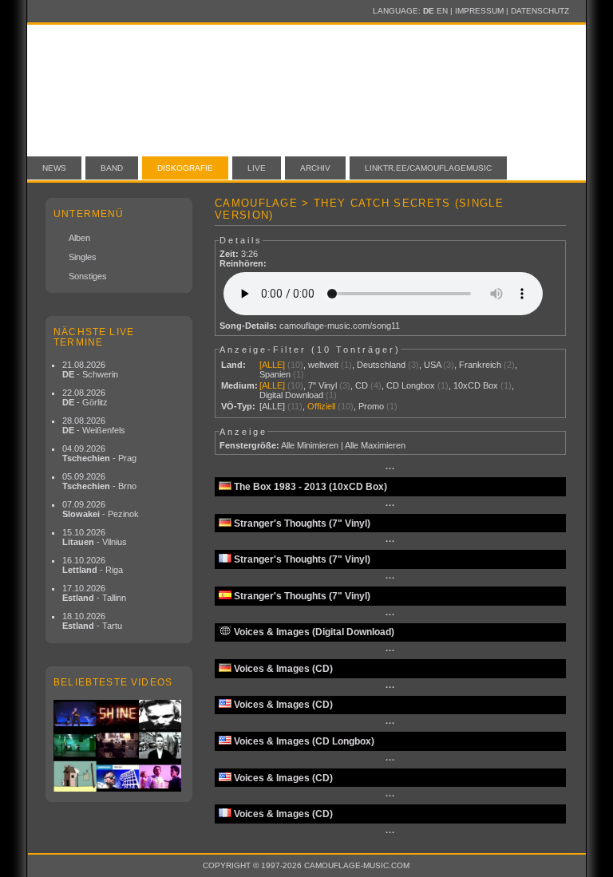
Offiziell (321, 406)
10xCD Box (475, 385)
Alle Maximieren (375, 445)
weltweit (323, 364)
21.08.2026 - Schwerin (90, 369)
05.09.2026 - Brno (99, 481)
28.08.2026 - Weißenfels (93, 425)
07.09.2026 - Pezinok (100, 509)
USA (432, 364)
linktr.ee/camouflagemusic (428, 168)
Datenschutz (540, 10)
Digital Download (291, 395)
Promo (371, 406)
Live (256, 168)
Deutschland (381, 364)
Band (112, 168)
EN (442, 10)
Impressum (479, 10)
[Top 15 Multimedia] (118, 746)
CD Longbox (410, 385)
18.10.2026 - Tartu (92, 620)
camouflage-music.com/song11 (339, 325)
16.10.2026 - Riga (92, 565)
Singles (83, 257)
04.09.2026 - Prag (99, 453)
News (54, 168)
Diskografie (185, 168)
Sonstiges (88, 276)
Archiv (315, 168)
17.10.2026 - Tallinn (94, 592)
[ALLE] (272, 364)
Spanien (275, 374)
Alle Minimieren (309, 445)
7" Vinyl (322, 385)
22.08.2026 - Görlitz (85, 397)
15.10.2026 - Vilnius (94, 537)
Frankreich (480, 364)
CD (361, 385)
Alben (79, 238)
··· (390, 468)
